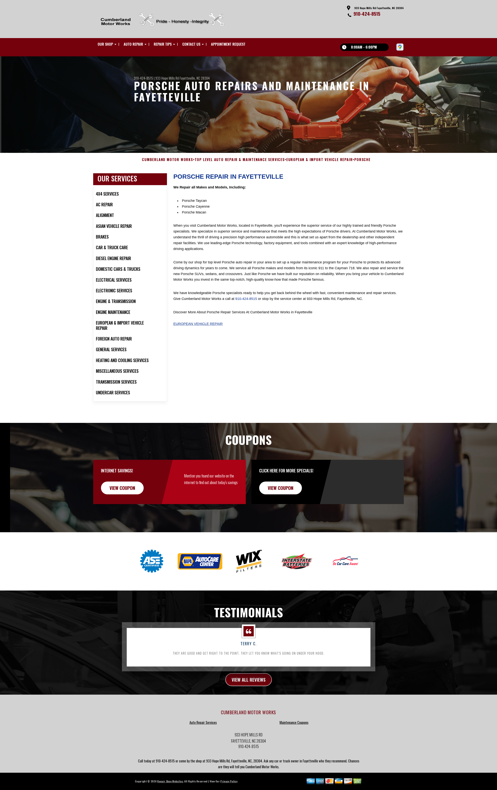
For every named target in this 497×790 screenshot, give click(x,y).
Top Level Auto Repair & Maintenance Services (240, 160)
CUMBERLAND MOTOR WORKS (167, 160)
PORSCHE (362, 160)
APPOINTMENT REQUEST (228, 44)
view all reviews (249, 679)
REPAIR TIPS (163, 44)
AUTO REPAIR (133, 44)
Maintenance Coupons (294, 722)
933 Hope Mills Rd (167, 78)
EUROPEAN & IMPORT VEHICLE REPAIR (319, 160)
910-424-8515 (367, 13)
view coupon (122, 487)
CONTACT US (191, 44)
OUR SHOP (105, 44)
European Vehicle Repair (198, 324)
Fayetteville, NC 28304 (195, 78)
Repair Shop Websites (170, 781)
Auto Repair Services (203, 722)
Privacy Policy (228, 781)
